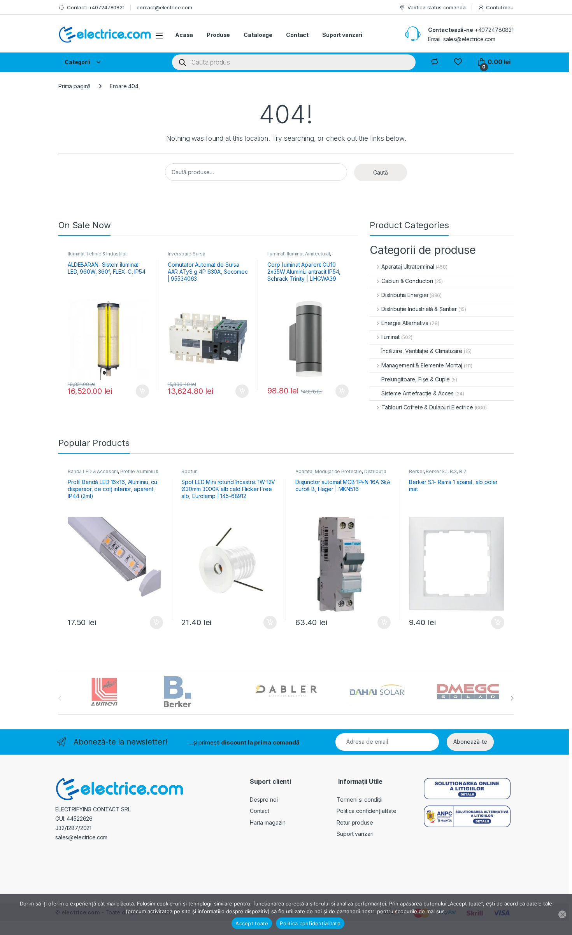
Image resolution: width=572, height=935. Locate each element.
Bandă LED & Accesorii (93, 471)
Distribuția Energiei (404, 295)
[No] (562, 914)
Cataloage (258, 34)
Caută (380, 172)
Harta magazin (268, 822)
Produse (218, 34)
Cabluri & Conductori (407, 281)
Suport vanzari (342, 34)
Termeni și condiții (359, 799)
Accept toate (251, 923)
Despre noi (264, 799)
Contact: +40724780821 (96, 7)
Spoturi (189, 471)
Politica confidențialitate (366, 810)
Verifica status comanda (436, 7)
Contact (297, 34)
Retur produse (355, 822)
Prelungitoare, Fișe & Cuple (415, 379)
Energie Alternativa (404, 323)
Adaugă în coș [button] (139, 391)
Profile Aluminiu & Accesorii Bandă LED (113, 473)
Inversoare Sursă (186, 254)
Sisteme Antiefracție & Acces (417, 393)
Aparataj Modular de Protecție (328, 471)
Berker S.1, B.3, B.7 (446, 471)
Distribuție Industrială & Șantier (419, 309)
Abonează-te (470, 741)
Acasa (184, 34)
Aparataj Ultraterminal (407, 266)
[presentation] (512, 698)
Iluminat (275, 254)
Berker (416, 471)
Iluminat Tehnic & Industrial (97, 254)
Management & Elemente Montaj (421, 365)
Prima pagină (74, 86)
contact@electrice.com (164, 7)
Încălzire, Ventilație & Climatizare (421, 351)
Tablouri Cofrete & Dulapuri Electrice (427, 407)
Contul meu (500, 7)
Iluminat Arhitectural (308, 254)
